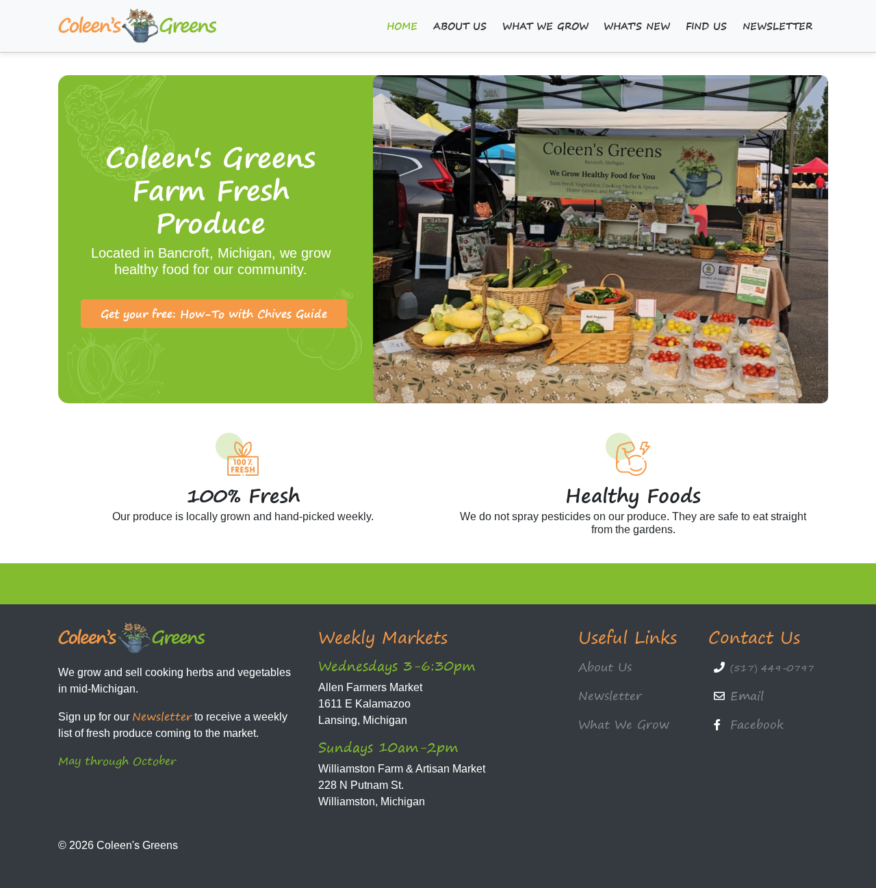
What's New (637, 26)
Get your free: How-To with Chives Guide (214, 313)
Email (747, 695)
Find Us (706, 26)
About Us (460, 26)
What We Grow (545, 26)
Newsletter (777, 26)
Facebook (757, 724)
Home (402, 26)
